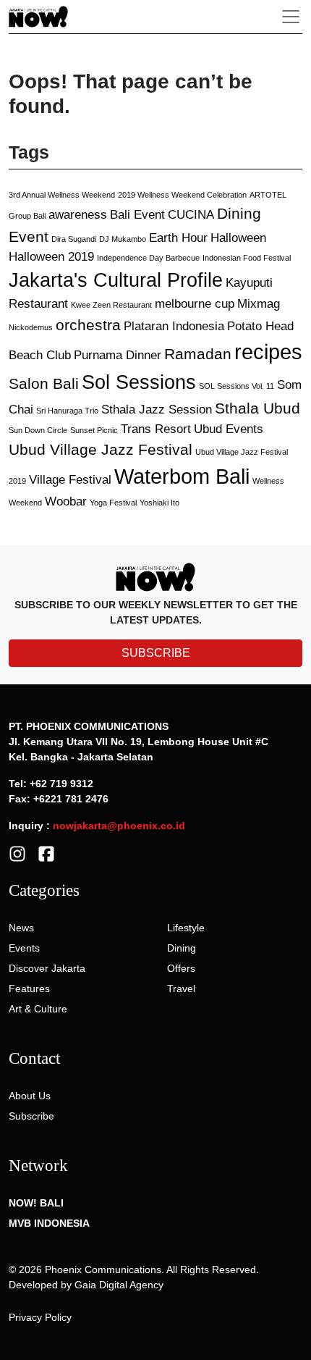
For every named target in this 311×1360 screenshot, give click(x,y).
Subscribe (31, 1116)
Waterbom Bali (182, 476)
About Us (30, 1095)
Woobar (66, 501)
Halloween (238, 238)
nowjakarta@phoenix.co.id (119, 825)
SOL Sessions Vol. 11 (236, 386)
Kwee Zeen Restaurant (111, 305)
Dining (181, 948)
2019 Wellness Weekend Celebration (182, 194)
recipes (268, 352)
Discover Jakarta (47, 968)
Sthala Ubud (257, 408)
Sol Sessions (139, 382)
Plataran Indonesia (174, 326)
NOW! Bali (36, 1203)
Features (29, 988)
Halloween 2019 (51, 257)
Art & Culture (38, 1009)
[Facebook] (46, 853)
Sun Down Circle (38, 430)
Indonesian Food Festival (247, 257)
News (21, 927)
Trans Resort (156, 429)
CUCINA (191, 215)
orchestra (88, 324)
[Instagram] (17, 853)
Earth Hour (178, 238)
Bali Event (137, 215)
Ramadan (197, 353)
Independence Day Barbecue (148, 257)
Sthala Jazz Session (156, 409)
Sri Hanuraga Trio (67, 410)
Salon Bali (44, 383)
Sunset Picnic (94, 430)
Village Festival (70, 480)
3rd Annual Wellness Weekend (62, 194)
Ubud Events (228, 429)
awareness (77, 215)
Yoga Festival (113, 502)
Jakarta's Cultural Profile (116, 280)
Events (24, 948)
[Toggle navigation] (290, 16)
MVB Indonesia (49, 1223)
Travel (181, 988)
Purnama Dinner (117, 355)
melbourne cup (194, 304)
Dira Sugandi (73, 239)
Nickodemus (31, 327)
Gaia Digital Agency (118, 1284)
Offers (181, 968)
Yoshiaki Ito (159, 502)
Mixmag (258, 304)
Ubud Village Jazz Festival (100, 449)
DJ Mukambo (122, 239)
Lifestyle (186, 927)
